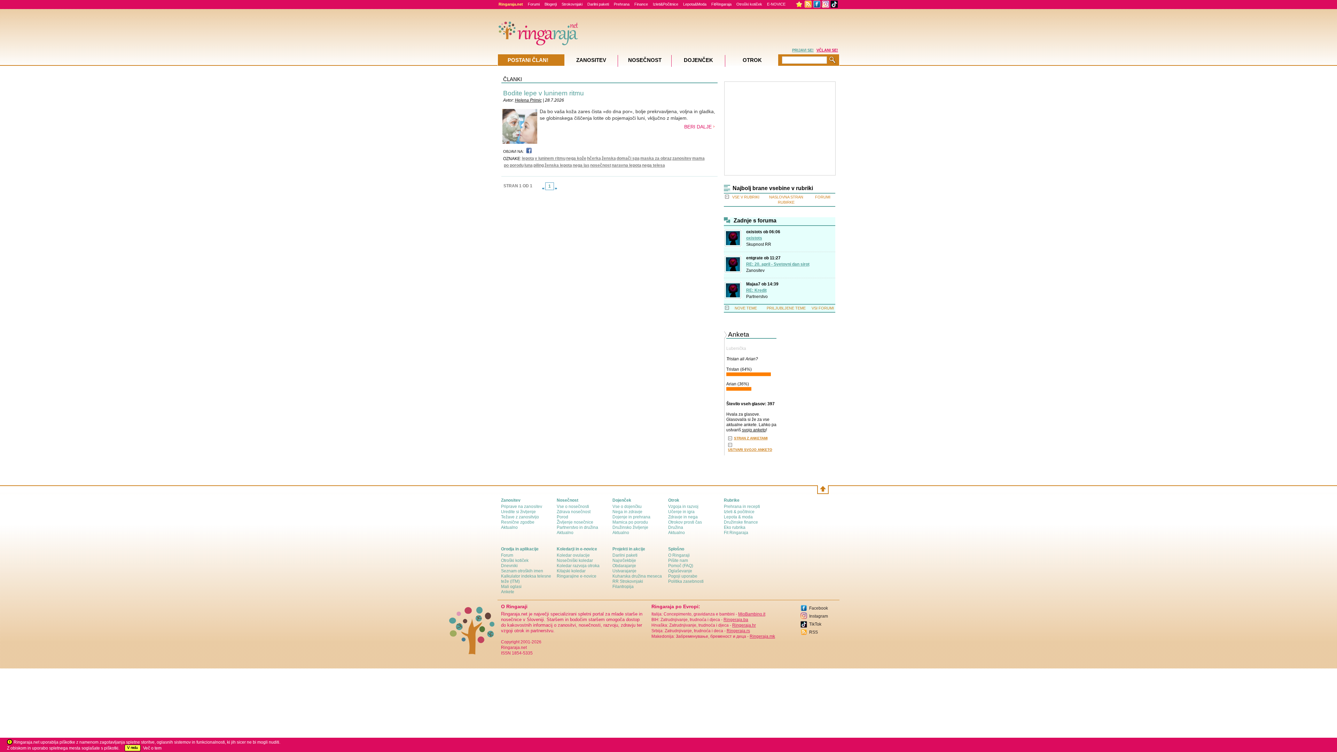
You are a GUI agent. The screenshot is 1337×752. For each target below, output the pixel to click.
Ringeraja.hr (744, 625)
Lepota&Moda (694, 4)
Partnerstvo (757, 296)
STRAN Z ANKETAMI (751, 438)
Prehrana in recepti (742, 506)
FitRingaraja (721, 4)
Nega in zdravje (627, 511)
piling (538, 165)
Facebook (818, 608)
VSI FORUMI (823, 308)
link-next (556, 188)
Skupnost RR (758, 244)
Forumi (534, 4)
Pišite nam (678, 560)
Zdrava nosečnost (574, 511)
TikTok (815, 624)
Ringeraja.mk (762, 636)
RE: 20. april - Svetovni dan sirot (778, 264)
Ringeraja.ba (736, 619)
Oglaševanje (680, 571)
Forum (507, 555)
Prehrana (622, 4)
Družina (675, 527)
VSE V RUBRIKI (745, 197)
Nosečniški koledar (575, 560)
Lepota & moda (738, 517)
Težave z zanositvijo (520, 517)
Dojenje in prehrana (631, 517)
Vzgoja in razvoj (683, 506)
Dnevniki (509, 565)
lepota (528, 158)
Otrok (752, 60)
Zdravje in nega (683, 517)
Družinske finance (741, 522)
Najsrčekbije (624, 560)
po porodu (514, 165)
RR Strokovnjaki (627, 581)
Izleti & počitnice (739, 511)
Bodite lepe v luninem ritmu (543, 93)
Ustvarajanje (624, 571)
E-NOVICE (776, 4)
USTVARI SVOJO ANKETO (750, 450)
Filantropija (623, 586)
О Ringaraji (679, 555)
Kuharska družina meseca (637, 576)
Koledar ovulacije (573, 555)
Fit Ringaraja (736, 532)
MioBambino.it (751, 614)
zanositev (681, 158)
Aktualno (509, 527)
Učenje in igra (681, 511)
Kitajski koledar (571, 571)
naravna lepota (626, 165)
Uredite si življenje (518, 511)
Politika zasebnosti (686, 581)
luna (528, 165)
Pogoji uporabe (682, 576)
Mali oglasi (511, 586)
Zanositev (755, 270)
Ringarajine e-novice (576, 576)
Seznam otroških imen (522, 571)
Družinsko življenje (630, 527)
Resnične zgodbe (517, 522)
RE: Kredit (756, 290)
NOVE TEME (746, 308)
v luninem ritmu (550, 158)
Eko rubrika (734, 527)
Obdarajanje (624, 565)
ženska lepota (558, 165)
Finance (641, 4)
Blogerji (551, 4)
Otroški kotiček (749, 4)
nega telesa (653, 165)
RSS (813, 632)
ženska (609, 158)
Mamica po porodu (630, 522)
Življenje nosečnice (575, 522)
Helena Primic (528, 100)
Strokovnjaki (572, 4)
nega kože (576, 158)
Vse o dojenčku (627, 506)
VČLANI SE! (827, 50)
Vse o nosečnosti (573, 506)
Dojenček (698, 60)
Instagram (818, 616)
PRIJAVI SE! (803, 50)
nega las (581, 165)
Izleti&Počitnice (665, 4)
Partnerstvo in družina (577, 527)
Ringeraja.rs (738, 630)
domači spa (628, 158)
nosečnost (600, 165)
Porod (562, 517)
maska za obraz (656, 158)
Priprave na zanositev (521, 506)
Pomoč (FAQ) (680, 565)
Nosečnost (645, 60)
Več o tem (152, 748)
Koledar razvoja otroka (578, 565)
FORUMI (822, 197)
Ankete (507, 591)
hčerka (594, 158)
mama (698, 158)
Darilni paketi (598, 4)
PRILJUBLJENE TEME (786, 308)
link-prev (543, 188)
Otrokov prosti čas (685, 522)
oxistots (754, 238)
